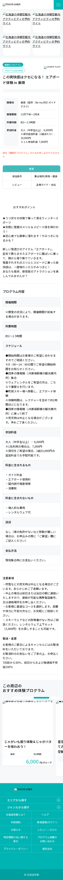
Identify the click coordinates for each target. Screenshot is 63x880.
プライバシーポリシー (16, 848)
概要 (31, 168)
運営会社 (47, 848)
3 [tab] (21, 698)
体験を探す (46, 5)
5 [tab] (28, 698)
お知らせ (16, 829)
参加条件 (17, 176)
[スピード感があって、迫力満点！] (46, 22)
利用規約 (16, 822)
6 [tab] (32, 698)
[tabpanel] (28, 733)
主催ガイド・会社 (46, 184)
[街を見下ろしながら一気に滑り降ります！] (17, 45)
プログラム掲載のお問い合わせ (47, 839)
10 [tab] (58, 698)
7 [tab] (41, 698)
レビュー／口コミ (47, 829)
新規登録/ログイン (47, 822)
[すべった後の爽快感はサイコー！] (46, 45)
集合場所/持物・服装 (45, 176)
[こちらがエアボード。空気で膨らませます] (17, 22)
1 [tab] (14, 698)
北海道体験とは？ (16, 814)
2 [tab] (18, 698)
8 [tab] (51, 698)
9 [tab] (54, 698)
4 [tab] (25, 698)
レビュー (17, 184)
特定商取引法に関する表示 (16, 839)
